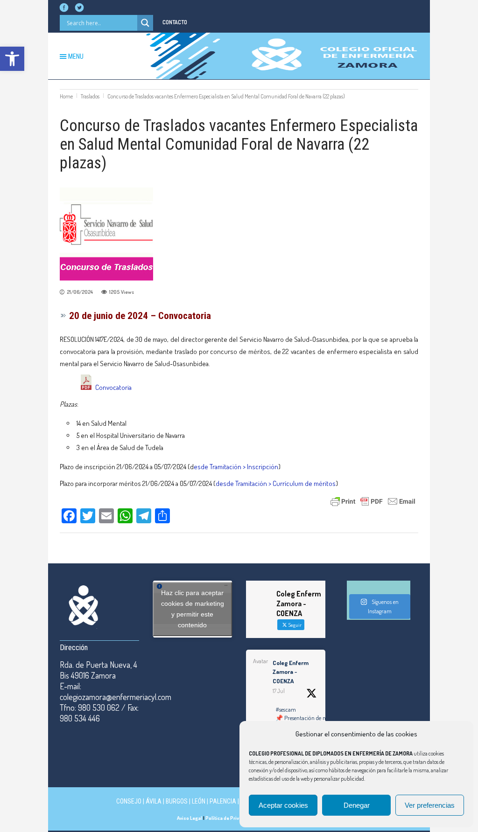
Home (66, 96)
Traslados (90, 96)
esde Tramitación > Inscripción (236, 466)
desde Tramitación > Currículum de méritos (276, 483)
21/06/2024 (80, 292)
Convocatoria (113, 387)
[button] (12, 59)
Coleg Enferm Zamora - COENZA (291, 672)
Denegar (357, 805)
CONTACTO (174, 22)
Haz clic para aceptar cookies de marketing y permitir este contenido (192, 609)
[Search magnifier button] (145, 23)
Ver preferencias (430, 805)
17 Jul (279, 690)
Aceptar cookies (283, 805)
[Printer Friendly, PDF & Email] (373, 500)
